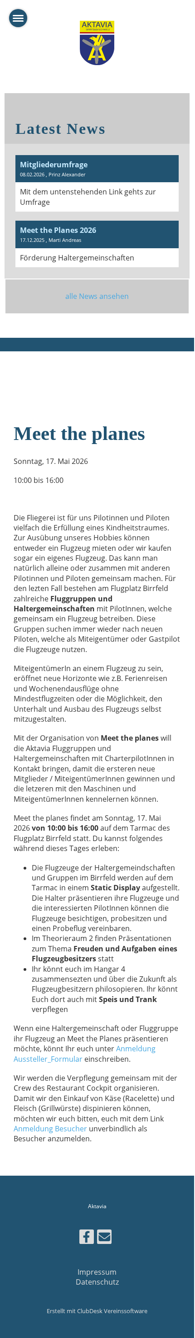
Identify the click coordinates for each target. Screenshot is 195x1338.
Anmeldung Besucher (50, 1129)
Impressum (97, 1272)
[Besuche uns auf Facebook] (86, 1238)
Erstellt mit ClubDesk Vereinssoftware (97, 1311)
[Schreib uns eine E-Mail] (104, 1238)
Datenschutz (97, 1282)
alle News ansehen (97, 296)
